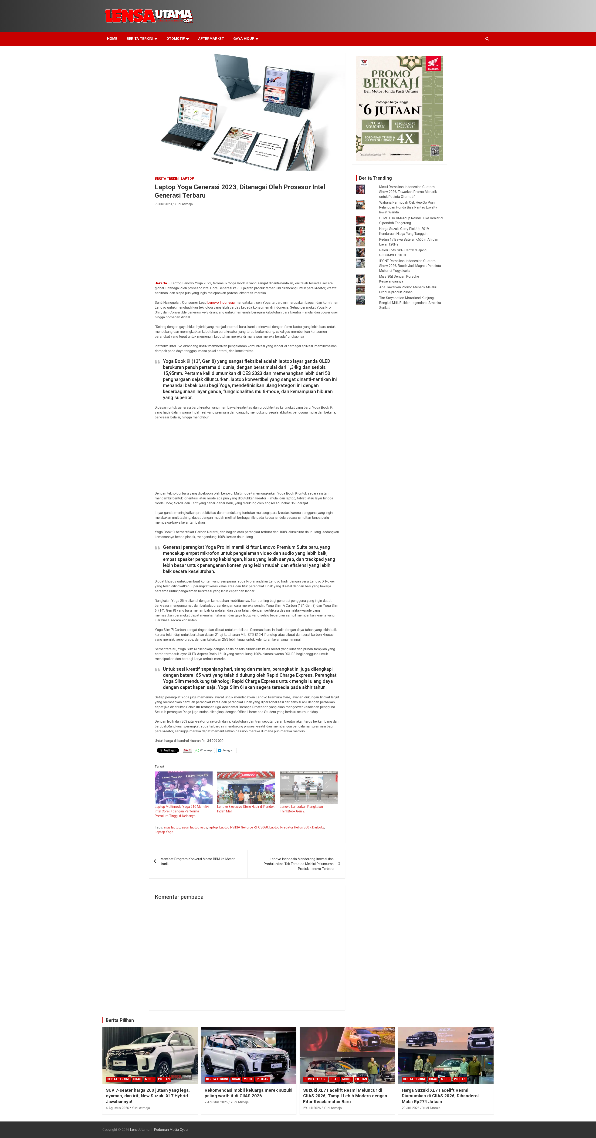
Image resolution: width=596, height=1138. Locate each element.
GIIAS (137, 1079)
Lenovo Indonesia (221, 302)
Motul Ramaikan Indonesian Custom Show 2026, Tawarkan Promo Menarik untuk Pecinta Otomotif (408, 192)
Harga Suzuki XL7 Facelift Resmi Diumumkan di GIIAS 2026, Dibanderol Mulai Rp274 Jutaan (440, 1095)
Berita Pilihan (120, 1020)
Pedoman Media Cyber (171, 1130)
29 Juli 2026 (312, 1108)
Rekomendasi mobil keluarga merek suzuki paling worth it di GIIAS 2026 (248, 1093)
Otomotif (175, 39)
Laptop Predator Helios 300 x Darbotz (296, 827)
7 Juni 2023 (163, 204)
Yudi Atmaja (184, 204)
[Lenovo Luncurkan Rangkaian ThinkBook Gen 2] (309, 788)
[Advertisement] (247, 242)
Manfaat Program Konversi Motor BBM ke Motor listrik (198, 861)
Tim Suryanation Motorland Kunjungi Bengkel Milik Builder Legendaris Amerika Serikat (410, 303)
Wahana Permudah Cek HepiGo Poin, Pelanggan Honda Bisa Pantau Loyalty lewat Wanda (408, 207)
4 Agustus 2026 (117, 1108)
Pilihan (164, 1079)
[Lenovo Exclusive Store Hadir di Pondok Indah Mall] (246, 788)
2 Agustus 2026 (216, 1102)
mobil (149, 1079)
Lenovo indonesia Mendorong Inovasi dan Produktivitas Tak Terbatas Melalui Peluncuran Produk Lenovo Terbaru (299, 864)
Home (112, 39)
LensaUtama (139, 1130)
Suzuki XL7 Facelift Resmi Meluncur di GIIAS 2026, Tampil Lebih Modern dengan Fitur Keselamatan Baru (345, 1095)
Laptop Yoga (164, 832)
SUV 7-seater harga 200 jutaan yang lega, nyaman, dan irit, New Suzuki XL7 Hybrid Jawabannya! (148, 1095)
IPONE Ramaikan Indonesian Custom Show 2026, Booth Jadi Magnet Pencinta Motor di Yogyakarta (410, 266)
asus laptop (171, 827)
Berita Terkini (140, 39)
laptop (187, 178)
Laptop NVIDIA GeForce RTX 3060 (243, 827)
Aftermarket (211, 39)
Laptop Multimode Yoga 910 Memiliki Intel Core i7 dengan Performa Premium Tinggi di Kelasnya (182, 811)
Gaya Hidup (243, 39)
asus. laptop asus (194, 827)
